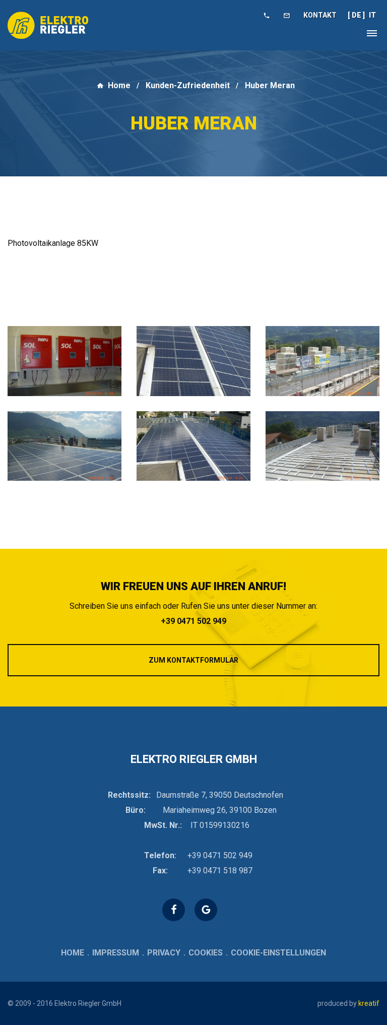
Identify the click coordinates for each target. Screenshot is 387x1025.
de (356, 15)
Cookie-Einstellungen (278, 952)
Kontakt (320, 15)
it (372, 15)
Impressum (115, 952)
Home (119, 85)
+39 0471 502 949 (193, 621)
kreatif (368, 1003)
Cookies (205, 952)
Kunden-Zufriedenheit (188, 85)
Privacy (163, 952)
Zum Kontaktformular (193, 660)
